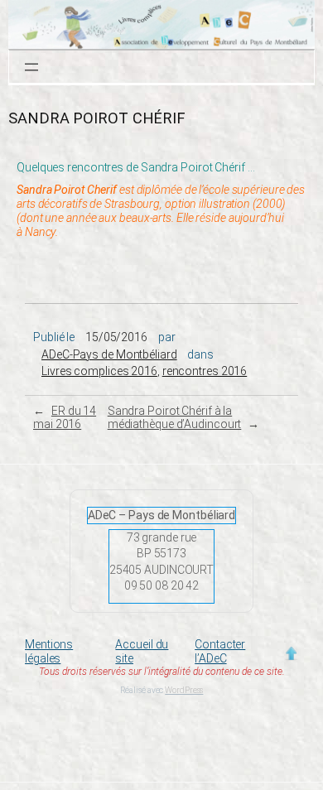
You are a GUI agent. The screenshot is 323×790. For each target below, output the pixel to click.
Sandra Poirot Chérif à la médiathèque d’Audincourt (175, 417)
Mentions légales (49, 651)
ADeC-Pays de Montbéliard (109, 354)
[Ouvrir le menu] (31, 67)
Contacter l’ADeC (220, 651)
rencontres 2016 (205, 371)
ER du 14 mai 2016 (64, 417)
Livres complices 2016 (99, 371)
